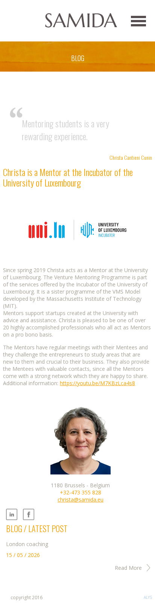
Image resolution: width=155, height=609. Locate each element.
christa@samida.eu (80, 499)
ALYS (148, 597)
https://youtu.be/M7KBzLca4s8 (97, 383)
